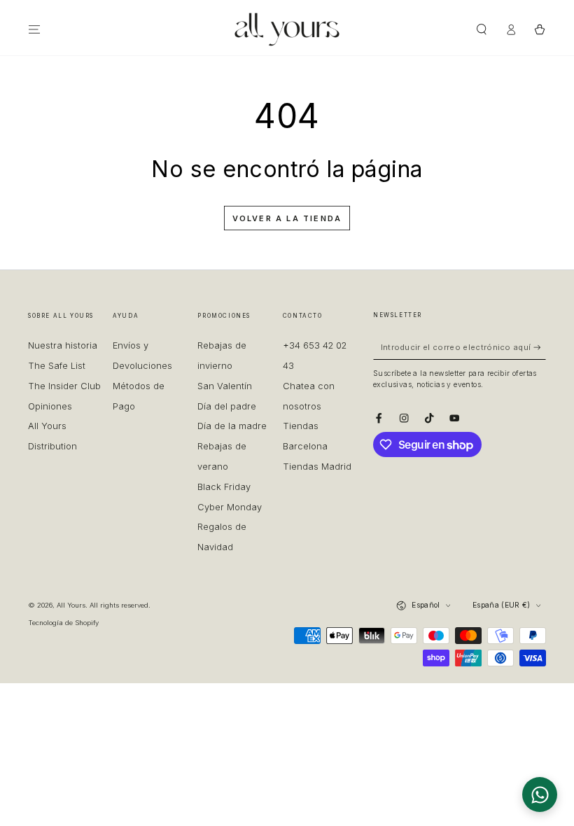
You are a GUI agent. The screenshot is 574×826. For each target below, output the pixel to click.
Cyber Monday (229, 507)
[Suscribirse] (539, 347)
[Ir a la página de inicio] (287, 29)
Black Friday (224, 487)
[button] (481, 29)
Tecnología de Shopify (63, 622)
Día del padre (226, 406)
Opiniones (50, 406)
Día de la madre (232, 426)
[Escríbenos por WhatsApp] (539, 794)
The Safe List (56, 365)
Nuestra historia (62, 345)
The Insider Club (64, 386)
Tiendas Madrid (317, 466)
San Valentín (224, 386)
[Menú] (34, 29)
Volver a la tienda (287, 218)
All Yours (71, 605)
